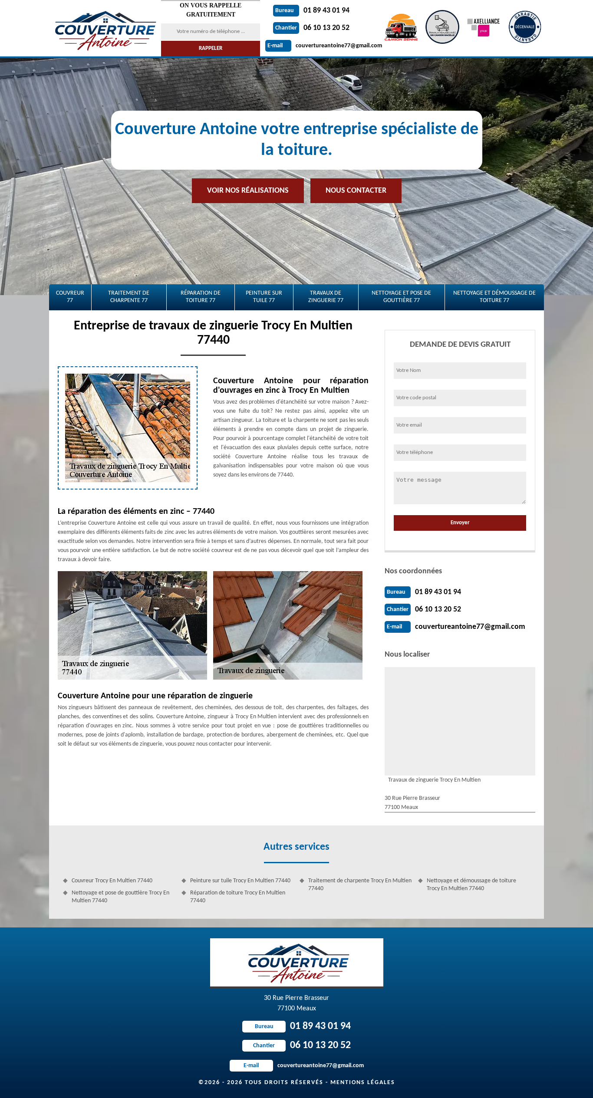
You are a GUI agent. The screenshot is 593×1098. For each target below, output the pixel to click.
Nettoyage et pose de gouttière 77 (401, 297)
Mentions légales (362, 1082)
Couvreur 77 (70, 297)
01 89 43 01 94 (312, 11)
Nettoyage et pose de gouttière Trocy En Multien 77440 (120, 897)
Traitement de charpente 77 (128, 297)
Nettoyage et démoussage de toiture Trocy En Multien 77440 (471, 885)
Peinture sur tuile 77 (264, 297)
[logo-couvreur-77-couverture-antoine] (104, 28)
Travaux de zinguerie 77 (325, 297)
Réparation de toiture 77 (201, 297)
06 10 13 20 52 (312, 28)
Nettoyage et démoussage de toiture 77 (494, 297)
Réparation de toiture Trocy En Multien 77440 (237, 897)
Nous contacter (356, 191)
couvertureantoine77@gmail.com (324, 46)
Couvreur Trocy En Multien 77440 (112, 881)
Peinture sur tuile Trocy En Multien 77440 (240, 881)
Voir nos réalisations (248, 191)
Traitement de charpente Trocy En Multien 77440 (360, 885)
